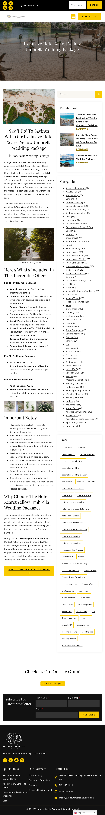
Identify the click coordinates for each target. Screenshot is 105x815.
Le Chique (70, 284)
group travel (72, 237)
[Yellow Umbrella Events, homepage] (16, 16)
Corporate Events (75, 206)
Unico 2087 (71, 369)
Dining (69, 216)
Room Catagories (74, 330)
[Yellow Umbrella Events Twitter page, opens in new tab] (10, 3)
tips (93, 611)
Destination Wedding (76, 209)
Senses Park (72, 337)
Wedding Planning (74, 394)
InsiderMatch (72, 269)
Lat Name (73, 698)
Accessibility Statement (40, 790)
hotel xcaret (67, 495)
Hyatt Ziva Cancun (75, 262)
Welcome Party (73, 404)
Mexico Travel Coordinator (73, 577)
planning (70, 312)
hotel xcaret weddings (71, 543)
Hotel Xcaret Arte (74, 255)
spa (67, 344)
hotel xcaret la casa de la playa (75, 509)
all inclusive (67, 447)
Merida (69, 287)
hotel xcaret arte (84, 495)
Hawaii (69, 245)
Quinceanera (72, 319)
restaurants (86, 597)
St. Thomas (71, 355)
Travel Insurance (69, 618)
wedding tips (87, 632)
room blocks (67, 604)
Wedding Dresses (74, 383)
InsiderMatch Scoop (76, 273)
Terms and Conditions (39, 780)
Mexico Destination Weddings (80, 291)
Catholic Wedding (74, 202)
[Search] (98, 94)
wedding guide (73, 387)
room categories (85, 604)
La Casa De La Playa (76, 280)
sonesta (70, 340)
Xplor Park (71, 426)
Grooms (70, 234)
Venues (69, 376)
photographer (73, 308)
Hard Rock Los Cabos (76, 241)
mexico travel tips (69, 584)
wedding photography (76, 390)
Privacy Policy (35, 775)
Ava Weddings (73, 195)
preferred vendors (75, 316)
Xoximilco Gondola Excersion (80, 418)
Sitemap (33, 785)
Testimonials (72, 362)
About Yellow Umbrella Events (14, 785)
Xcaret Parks (72, 408)
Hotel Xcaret (72, 252)
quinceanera (84, 591)
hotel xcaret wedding (71, 536)
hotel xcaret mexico (70, 516)
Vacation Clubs (73, 372)
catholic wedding (87, 454)
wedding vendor (69, 638)
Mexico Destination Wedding (74, 563)
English (81, 812)
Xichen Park (72, 415)
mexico (81, 556)
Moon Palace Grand (76, 301)
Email (39, 709)
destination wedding (75, 213)
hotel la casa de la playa (73, 488)
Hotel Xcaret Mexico (76, 259)
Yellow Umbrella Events (72, 645)
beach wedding (68, 454)
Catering (70, 198)
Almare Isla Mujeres (76, 188)
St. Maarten (72, 351)
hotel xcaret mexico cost (72, 522)
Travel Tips (71, 365)
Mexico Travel (73, 298)
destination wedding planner (74, 475)
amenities (81, 447)
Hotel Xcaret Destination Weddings (15, 794)
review (69, 323)
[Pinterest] (5, 8)
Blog (5, 800)
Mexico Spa (71, 294)
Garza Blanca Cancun (76, 223)
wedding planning (69, 632)
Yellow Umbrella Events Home (11, 777)
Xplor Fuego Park (74, 422)
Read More (82, 128)
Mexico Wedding (89, 584)
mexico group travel (70, 570)
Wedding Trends (74, 397)
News (68, 305)
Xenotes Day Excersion (77, 411)
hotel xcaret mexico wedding (74, 529)
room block (71, 326)
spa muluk (71, 347)
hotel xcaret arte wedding (73, 502)
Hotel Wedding (73, 248)
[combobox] (77, 5)
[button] (73, 16)
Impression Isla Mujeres (77, 266)
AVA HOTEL (72, 191)
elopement (71, 220)
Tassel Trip (71, 358)
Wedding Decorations (76, 379)
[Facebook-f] (5, 3)
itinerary (70, 276)
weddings (70, 401)
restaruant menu (69, 597)
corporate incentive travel (73, 461)
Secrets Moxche (74, 333)
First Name (41, 698)
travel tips (85, 618)
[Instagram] (10, 8)
